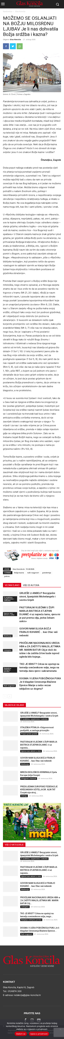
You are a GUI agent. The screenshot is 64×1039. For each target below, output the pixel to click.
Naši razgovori (9, 686)
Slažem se (20, 1034)
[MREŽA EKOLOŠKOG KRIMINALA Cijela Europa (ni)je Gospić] (10, 776)
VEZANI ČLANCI (12, 585)
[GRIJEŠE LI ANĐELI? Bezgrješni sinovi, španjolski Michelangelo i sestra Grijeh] (10, 716)
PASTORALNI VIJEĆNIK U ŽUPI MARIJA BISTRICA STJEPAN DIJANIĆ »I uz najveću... (38, 745)
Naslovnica (7, 11)
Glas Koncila (20, 11)
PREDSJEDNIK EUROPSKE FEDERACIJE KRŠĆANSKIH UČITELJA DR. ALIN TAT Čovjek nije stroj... (39, 789)
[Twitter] (13, 46)
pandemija (46, 573)
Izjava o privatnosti (39, 1034)
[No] (60, 1029)
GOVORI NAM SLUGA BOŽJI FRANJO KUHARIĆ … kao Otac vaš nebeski (38, 632)
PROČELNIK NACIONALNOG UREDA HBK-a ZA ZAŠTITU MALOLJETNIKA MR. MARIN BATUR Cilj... (40, 900)
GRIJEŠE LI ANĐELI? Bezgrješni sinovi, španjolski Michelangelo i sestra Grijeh (37, 596)
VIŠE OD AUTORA (31, 585)
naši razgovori (33, 573)
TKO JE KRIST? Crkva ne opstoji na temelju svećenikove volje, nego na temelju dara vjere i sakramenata (39, 667)
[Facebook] (6, 46)
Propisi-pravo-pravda (29, 734)
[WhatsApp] (20, 46)
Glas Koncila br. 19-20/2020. (24, 569)
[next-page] (9, 696)
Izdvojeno (7, 650)
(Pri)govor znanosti (28, 778)
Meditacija (8, 636)
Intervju (24, 796)
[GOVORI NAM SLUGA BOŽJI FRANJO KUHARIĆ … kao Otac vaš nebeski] (10, 632)
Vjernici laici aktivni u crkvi (9, 614)
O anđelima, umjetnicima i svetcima (9, 598)
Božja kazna (19, 573)
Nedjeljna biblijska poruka (7, 669)
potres (7, 576)
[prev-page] (5, 696)
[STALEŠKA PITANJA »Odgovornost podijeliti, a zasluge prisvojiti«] (10, 731)
